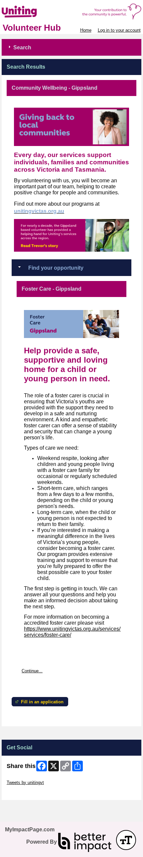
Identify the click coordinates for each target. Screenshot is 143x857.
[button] (126, 840)
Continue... (32, 670)
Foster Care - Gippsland (51, 289)
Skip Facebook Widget (28, 792)
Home (85, 30)
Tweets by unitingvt (25, 782)
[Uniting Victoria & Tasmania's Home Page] (71, 11)
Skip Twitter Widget (25, 777)
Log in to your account (119, 30)
